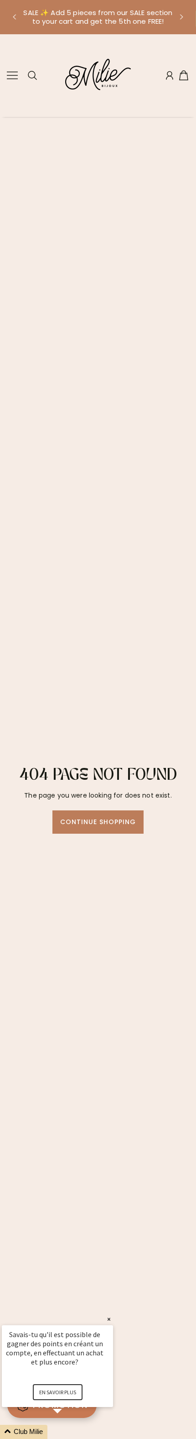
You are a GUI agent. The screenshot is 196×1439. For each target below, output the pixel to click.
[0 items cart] (183, 75)
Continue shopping (98, 821)
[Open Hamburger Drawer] (12, 75)
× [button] (109, 1319)
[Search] (32, 75)
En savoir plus (57, 1392)
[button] (14, 17)
